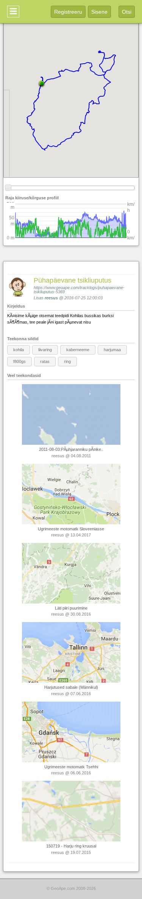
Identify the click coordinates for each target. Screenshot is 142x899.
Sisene (99, 12)
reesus (51, 297)
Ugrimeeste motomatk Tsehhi (71, 767)
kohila (18, 349)
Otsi (126, 12)
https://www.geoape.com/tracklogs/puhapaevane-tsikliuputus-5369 (79, 289)
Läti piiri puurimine (71, 608)
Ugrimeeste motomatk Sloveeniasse (71, 529)
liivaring (45, 349)
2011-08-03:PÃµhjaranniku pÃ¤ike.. (71, 449)
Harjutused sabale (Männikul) (71, 687)
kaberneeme (77, 349)
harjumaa (112, 349)
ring (67, 361)
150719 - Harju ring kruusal (71, 846)
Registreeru (68, 12)
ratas (45, 361)
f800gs (19, 361)
